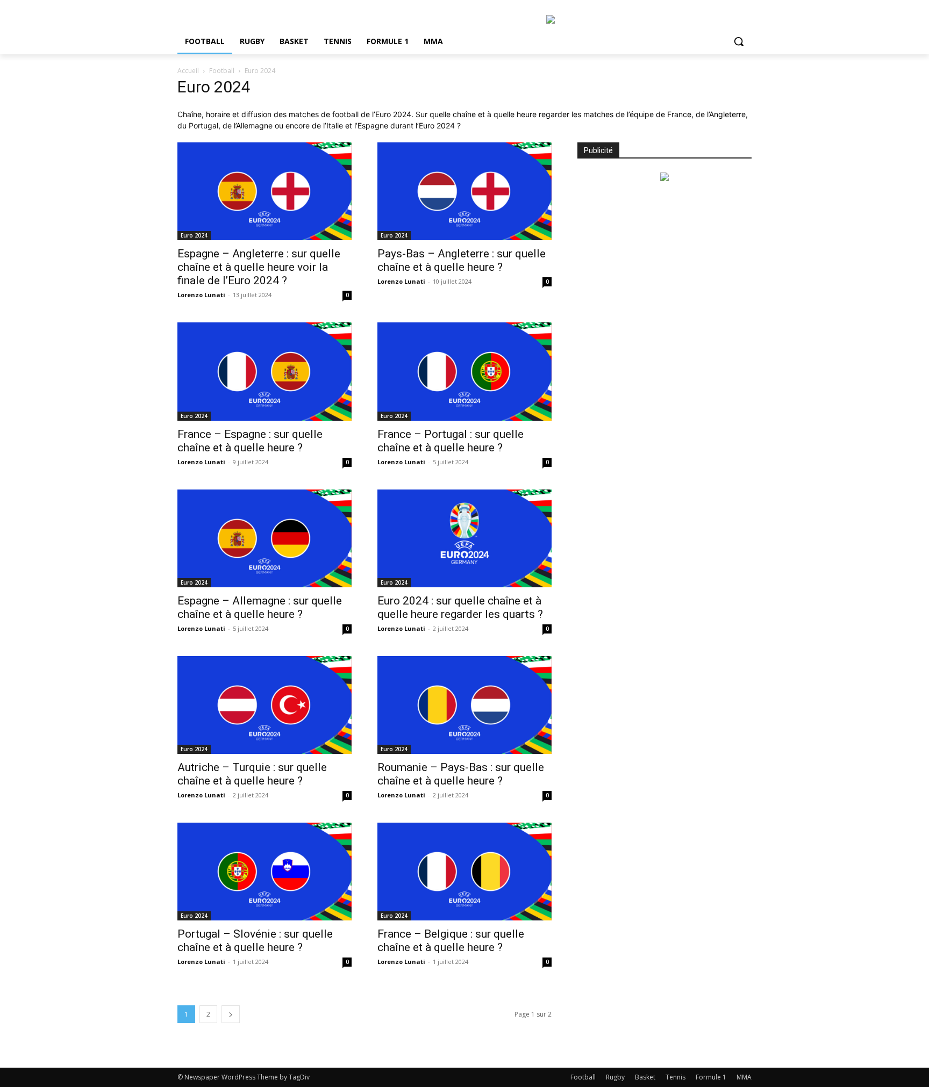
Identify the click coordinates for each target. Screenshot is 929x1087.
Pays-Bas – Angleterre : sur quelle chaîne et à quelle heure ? (461, 260)
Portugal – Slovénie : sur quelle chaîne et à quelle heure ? (255, 940)
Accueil (188, 70)
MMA (744, 1077)
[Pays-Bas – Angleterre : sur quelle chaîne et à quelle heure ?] (464, 191)
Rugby (615, 1077)
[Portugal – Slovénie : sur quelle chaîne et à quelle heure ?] (264, 871)
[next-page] (230, 1014)
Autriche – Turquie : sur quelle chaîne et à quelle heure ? (252, 774)
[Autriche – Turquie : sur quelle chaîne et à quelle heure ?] (264, 705)
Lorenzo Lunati (201, 295)
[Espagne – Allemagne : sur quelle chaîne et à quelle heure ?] (264, 538)
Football (221, 70)
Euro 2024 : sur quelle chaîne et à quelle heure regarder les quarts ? (460, 607)
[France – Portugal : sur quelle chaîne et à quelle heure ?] (464, 371)
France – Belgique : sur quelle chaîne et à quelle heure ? (450, 940)
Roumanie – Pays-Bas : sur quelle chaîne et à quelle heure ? (460, 774)
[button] (739, 41)
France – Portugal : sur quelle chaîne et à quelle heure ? (450, 441)
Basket (645, 1077)
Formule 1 (711, 1077)
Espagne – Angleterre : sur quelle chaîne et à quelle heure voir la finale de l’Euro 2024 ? (258, 267)
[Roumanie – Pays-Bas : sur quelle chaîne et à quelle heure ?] (464, 705)
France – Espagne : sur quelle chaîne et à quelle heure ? (250, 441)
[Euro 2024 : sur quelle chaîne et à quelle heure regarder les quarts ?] (464, 538)
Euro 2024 (194, 235)
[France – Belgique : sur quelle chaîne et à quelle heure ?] (464, 871)
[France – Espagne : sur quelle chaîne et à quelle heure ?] (264, 371)
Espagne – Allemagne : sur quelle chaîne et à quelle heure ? (259, 607)
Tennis (675, 1077)
